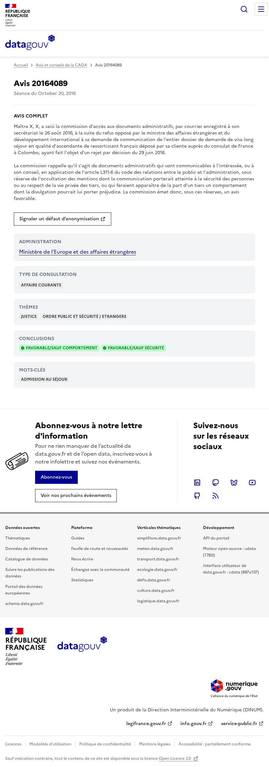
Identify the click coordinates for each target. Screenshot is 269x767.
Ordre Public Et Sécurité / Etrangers (84, 317)
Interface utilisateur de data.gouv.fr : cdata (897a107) (231, 569)
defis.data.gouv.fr (153, 580)
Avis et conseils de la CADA (61, 65)
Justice (29, 317)
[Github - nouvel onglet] (197, 495)
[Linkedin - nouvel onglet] (197, 482)
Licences (13, 744)
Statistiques (82, 580)
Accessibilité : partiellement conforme (214, 744)
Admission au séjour (44, 379)
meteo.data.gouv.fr (155, 549)
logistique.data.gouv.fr (158, 601)
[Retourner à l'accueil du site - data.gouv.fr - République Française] (82, 646)
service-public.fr (239, 723)
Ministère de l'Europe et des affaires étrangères (77, 252)
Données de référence (26, 549)
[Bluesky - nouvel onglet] (233, 482)
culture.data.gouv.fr (156, 591)
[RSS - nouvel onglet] (215, 495)
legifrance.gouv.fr (146, 723)
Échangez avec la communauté (100, 570)
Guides (77, 538)
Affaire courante (41, 285)
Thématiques (17, 538)
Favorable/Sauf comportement (61, 348)
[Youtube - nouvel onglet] (252, 482)
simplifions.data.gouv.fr (159, 538)
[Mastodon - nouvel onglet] (215, 482)
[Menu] (261, 9)
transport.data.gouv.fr (158, 559)
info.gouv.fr (193, 723)
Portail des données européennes (23, 590)
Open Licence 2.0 (175, 758)
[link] (62, 219)
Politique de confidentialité (105, 744)
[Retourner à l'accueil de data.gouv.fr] (30, 43)
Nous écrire (82, 559)
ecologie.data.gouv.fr (157, 570)
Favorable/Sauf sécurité (136, 348)
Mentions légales (154, 744)
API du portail (216, 538)
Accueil (21, 65)
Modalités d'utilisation (50, 744)
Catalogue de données (26, 559)
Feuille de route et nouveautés (99, 549)
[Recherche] (244, 9)
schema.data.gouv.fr (24, 604)
